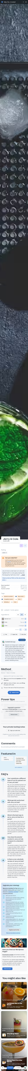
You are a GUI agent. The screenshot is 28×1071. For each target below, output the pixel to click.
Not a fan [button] (23, 634)
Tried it (18, 1067)
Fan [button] (6, 634)
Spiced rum (8, 619)
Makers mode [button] (15, 692)
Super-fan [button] (14, 634)
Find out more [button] (14, 714)
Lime (6, 625)
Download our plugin (7, 954)
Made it (11, 1067)
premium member (13, 892)
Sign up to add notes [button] (15, 730)
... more (23, 575)
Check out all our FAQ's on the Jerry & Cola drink (13, 579)
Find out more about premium (13, 933)
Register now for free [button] (14, 930)
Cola (6, 622)
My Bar (9, 561)
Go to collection (18, 767)
